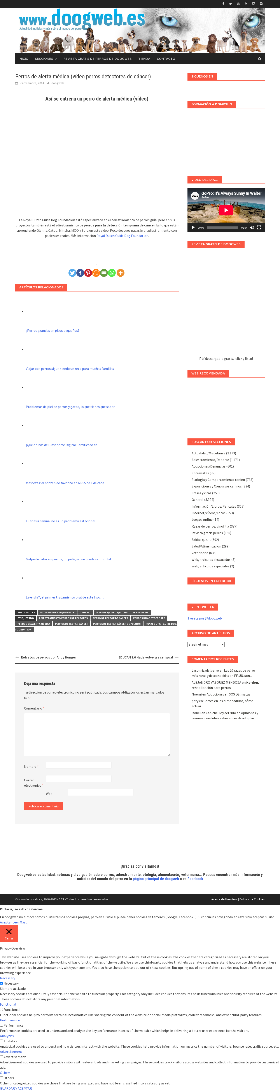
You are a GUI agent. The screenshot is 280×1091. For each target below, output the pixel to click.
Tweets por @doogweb (204, 618)
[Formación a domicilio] (226, 140)
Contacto (166, 58)
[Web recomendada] (226, 406)
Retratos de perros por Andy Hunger (48, 657)
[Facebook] (80, 273)
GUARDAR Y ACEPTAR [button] (16, 1088)
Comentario (34, 708)
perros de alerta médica (34, 623)
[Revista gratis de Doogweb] (226, 304)
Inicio (23, 58)
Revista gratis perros (207, 533)
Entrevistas (200, 473)
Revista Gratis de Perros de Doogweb (97, 58)
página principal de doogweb (156, 878)
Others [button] (5, 1072)
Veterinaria (141, 612)
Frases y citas (201, 493)
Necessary (11, 983)
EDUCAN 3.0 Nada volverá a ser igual (146, 657)
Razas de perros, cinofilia (210, 526)
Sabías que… (201, 539)
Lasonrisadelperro (205, 670)
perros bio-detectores (149, 618)
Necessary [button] (7, 978)
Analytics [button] (7, 1036)
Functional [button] (8, 1004)
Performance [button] (10, 1020)
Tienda (144, 58)
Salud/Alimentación (206, 546)
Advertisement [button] (11, 1051)
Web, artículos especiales (210, 566)
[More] (120, 273)
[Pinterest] (88, 273)
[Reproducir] (193, 227)
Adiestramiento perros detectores (63, 618)
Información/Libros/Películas (214, 506)
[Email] (104, 273)
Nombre (31, 766)
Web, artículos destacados (211, 559)
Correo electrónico (34, 782)
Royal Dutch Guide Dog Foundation (122, 235)
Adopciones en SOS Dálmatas (228, 694)
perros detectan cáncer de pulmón (117, 623)
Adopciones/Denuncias (209, 466)
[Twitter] (72, 273)
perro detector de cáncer (110, 618)
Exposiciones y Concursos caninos (217, 486)
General (85, 612)
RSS (61, 899)
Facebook (195, 878)
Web (49, 793)
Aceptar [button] (6, 922)
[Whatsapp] (112, 273)
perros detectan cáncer (71, 623)
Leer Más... (20, 922)
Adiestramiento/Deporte (57, 612)
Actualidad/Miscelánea (208, 453)
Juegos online (202, 519)
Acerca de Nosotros (224, 899)
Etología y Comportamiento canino (218, 479)
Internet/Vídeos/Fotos (112, 612)
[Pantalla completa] (259, 227)
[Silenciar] (252, 227)
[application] (226, 210)
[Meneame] (96, 273)
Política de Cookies (252, 899)
